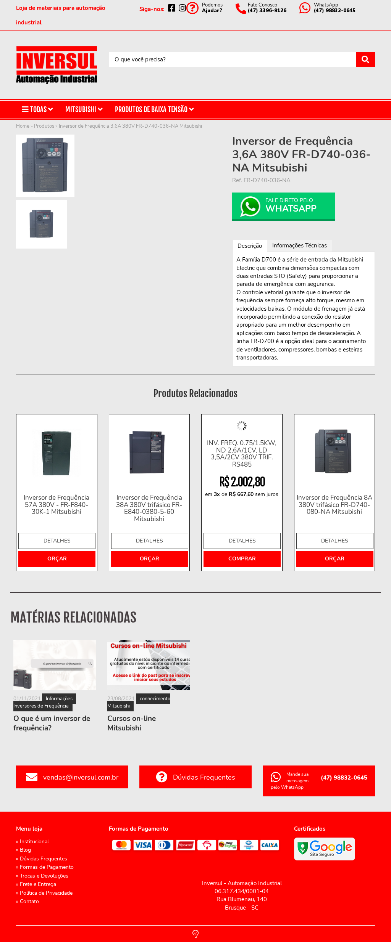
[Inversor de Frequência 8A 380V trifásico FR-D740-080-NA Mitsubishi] (334, 453)
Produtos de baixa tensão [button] (152, 109)
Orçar (57, 558)
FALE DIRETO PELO (291, 206)
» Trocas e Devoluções (42, 875)
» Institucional (32, 841)
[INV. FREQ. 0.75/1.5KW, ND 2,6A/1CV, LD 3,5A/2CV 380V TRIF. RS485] (242, 425)
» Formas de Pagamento (45, 867)
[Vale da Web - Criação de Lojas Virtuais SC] (195, 933)
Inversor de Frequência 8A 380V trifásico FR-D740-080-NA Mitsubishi (334, 505)
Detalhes (57, 540)
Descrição (250, 246)
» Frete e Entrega (36, 884)
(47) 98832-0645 (344, 778)
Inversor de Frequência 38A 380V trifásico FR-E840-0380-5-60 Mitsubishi (149, 508)
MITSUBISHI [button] (81, 109)
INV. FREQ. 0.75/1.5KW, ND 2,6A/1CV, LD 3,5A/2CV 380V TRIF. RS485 (241, 454)
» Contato (27, 901)
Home (22, 126)
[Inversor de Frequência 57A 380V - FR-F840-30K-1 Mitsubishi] (56, 453)
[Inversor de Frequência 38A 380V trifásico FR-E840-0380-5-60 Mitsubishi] (149, 453)
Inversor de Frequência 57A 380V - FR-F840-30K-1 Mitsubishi (56, 505)
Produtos (44, 126)
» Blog (23, 850)
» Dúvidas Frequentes (41, 858)
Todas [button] (38, 109)
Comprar (242, 558)
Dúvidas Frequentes (204, 777)
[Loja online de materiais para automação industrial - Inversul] (56, 65)
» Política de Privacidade (44, 893)
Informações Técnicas (299, 245)
